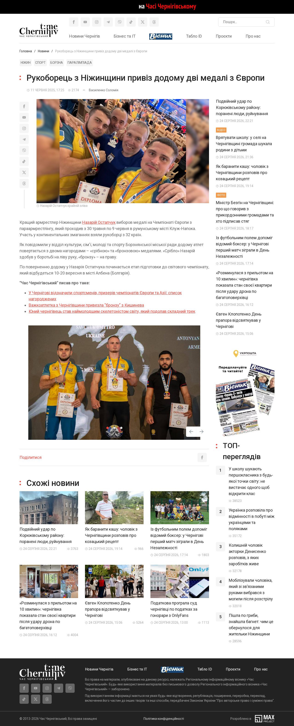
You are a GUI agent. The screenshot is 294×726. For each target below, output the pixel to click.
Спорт (40, 62)
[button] (107, 428)
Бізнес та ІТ (125, 36)
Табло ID (194, 36)
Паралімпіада (80, 62)
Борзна (56, 62)
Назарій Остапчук (99, 222)
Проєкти (224, 36)
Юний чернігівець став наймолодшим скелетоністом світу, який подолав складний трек (112, 311)
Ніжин (26, 62)
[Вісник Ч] (160, 36)
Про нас (253, 36)
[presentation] (191, 432)
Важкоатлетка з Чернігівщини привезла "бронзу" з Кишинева (86, 305)
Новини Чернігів (84, 36)
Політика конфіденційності (164, 718)
